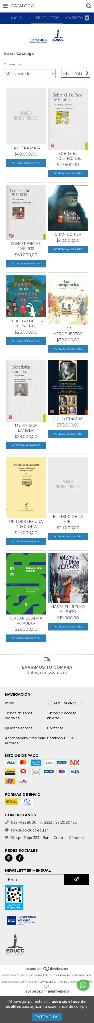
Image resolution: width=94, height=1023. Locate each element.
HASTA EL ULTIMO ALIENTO (68, 609)
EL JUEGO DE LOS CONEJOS (26, 323)
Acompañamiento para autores (25, 740)
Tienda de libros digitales (18, 715)
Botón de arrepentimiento (47, 991)
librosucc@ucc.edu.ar (29, 830)
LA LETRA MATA (26, 148)
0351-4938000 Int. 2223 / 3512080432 (44, 822)
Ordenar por (13, 64)
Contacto (55, 728)
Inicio (8, 53)
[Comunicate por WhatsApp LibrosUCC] (83, 985)
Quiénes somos (18, 728)
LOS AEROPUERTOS (68, 331)
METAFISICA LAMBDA (26, 428)
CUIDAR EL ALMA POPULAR (26, 620)
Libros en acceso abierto (61, 715)
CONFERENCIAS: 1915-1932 (26, 246)
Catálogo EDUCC (62, 738)
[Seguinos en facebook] (20, 858)
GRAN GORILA (68, 234)
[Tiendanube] (47, 970)
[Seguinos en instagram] (9, 858)
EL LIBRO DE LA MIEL (68, 519)
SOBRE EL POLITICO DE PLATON (68, 156)
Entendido (47, 1017)
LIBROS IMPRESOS (65, 703)
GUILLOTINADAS (68, 419)
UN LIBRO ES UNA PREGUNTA (26, 524)
